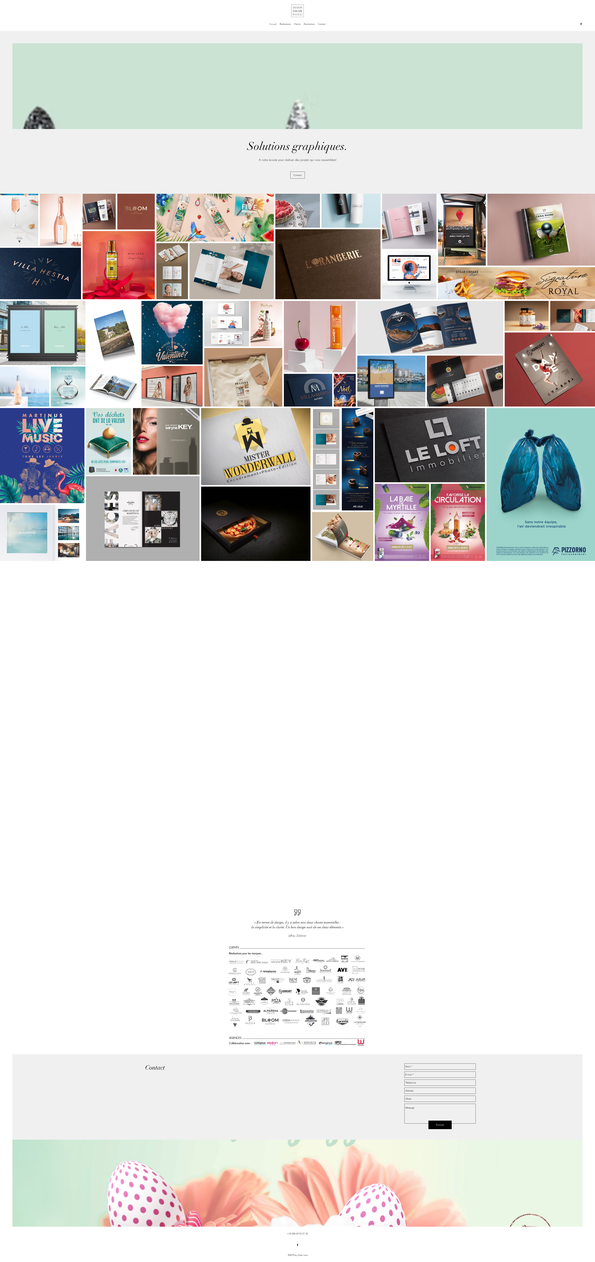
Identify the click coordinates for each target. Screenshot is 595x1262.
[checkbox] (7, 358)
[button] (78, 359)
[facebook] (581, 24)
